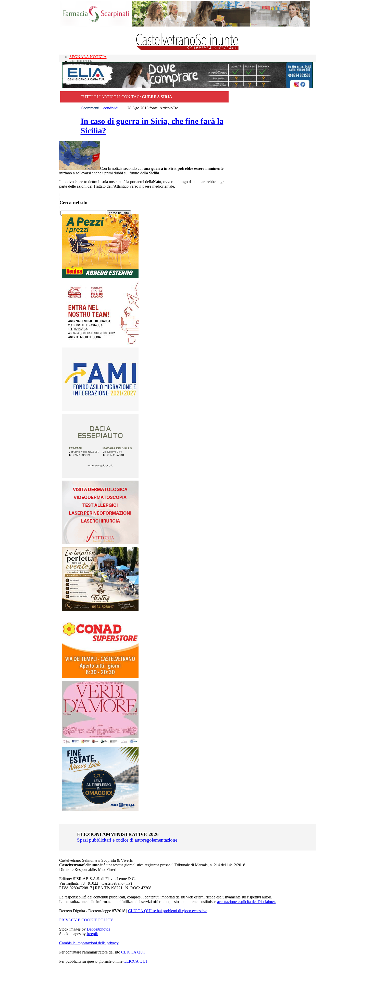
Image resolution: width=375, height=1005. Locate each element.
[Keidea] (100, 277)
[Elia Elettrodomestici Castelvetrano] (187, 86)
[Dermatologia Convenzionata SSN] (100, 543)
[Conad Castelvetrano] (100, 676)
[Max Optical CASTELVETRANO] (100, 809)
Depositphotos (98, 929)
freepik (92, 934)
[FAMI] (100, 410)
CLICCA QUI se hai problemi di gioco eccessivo (167, 911)
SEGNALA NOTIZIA (88, 57)
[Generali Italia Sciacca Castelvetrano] (100, 343)
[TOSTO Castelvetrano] (100, 610)
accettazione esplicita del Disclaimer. (246, 901)
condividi (110, 108)
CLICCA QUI (133, 952)
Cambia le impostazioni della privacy (89, 943)
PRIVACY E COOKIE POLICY (86, 920)
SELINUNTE (80, 61)
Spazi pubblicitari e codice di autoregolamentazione (127, 840)
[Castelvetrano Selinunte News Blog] (187, 48)
